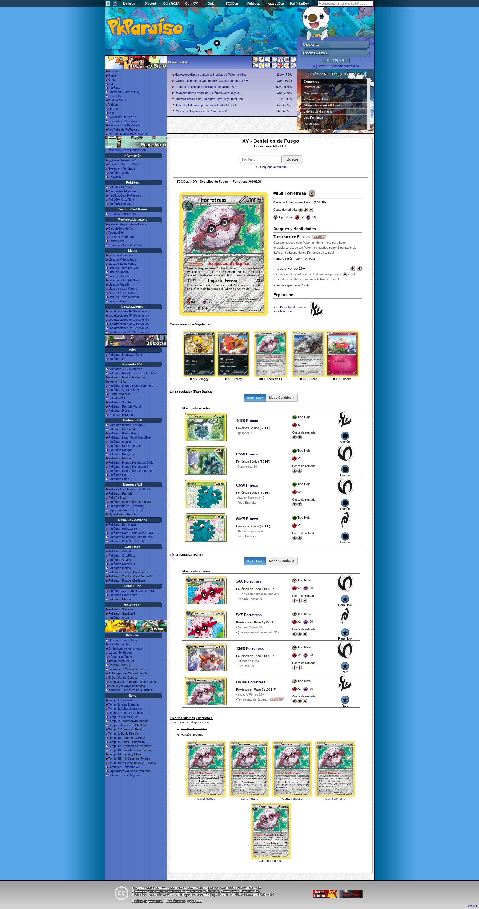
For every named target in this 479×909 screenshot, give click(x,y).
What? (472, 905)
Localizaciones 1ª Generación (128, 332)
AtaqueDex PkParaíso (123, 191)
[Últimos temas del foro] (268, 60)
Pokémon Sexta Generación (127, 150)
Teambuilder (116, 232)
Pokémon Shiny (118, 172)
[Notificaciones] (261, 66)
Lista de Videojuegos (122, 259)
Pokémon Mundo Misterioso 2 (128, 466)
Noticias (129, 3)
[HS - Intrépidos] (345, 460)
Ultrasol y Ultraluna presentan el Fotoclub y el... (206, 105)
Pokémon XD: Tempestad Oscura (131, 590)
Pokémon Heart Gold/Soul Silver (130, 437)
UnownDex (115, 177)
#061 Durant (308, 379)
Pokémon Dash (118, 479)
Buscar (293, 159)
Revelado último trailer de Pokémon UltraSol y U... (208, 93)
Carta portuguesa (270, 860)
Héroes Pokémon (120, 656)
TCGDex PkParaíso (122, 214)
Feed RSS (195, 901)
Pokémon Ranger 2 (121, 454)
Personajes (311, 123)
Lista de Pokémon (120, 255)
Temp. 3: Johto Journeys (125, 708)
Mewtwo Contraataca (122, 640)
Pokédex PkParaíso (121, 187)
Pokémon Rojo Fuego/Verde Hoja (130, 532)
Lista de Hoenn (118, 272)
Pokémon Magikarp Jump (125, 354)
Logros (113, 108)
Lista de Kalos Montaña (124, 297)
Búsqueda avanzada (273, 167)
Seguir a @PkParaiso (120, 50)
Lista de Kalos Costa (122, 292)
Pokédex (253, 3)
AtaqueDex (276, 3)
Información (312, 87)
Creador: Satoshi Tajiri (123, 164)
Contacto (114, 96)
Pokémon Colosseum (122, 595)
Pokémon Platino (119, 441)
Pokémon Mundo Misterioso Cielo (130, 462)
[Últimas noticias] (255, 60)
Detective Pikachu (120, 414)
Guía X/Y (191, 3)
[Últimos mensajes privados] (274, 66)
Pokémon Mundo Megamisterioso (130, 385)
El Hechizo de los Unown (125, 648)
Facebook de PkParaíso (124, 125)
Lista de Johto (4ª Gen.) (124, 280)
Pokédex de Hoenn (317, 99)
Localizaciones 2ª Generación (128, 328)
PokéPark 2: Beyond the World (129, 489)
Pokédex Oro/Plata (121, 199)
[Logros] (287, 66)
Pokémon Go (117, 358)
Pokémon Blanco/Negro (124, 433)
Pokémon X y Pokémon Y (125, 369)
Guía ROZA (171, 3)
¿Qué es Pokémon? (122, 160)
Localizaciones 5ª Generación (128, 315)
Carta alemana (335, 798)
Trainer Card (117, 100)
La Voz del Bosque (120, 652)
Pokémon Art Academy (123, 389)
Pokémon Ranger (120, 450)
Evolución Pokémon (121, 168)
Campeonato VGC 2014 (124, 245)
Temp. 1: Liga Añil (120, 700)
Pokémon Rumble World (124, 406)
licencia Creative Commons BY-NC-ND (246, 894)
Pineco (252, 421)
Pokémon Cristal (119, 551)
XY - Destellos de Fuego (210, 181)
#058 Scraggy (199, 379)
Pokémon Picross (120, 410)
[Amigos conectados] (268, 66)
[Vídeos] (255, 66)
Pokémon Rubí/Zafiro (122, 528)
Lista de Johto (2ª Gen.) (124, 267)
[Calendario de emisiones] (287, 60)
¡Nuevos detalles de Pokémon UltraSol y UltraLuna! (209, 99)
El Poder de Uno (119, 644)
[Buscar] (293, 60)
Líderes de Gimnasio (318, 111)
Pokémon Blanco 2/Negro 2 (126, 425)
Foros (112, 75)
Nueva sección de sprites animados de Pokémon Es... (211, 74)
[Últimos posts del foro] (261, 61)
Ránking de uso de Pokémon (127, 224)
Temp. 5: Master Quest (123, 717)
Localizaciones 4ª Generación (128, 319)
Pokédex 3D (116, 398)
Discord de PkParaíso (123, 121)
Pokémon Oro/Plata (121, 555)
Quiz (211, 3)
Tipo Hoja (304, 424)
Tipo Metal (304, 588)
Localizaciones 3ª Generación (128, 323)
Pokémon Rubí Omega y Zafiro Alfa (132, 373)
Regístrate (319, 66)
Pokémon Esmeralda (122, 524)
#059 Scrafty (233, 379)
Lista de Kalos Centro (122, 288)
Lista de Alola (117, 301)
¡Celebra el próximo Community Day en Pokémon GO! (211, 80)
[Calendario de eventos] (280, 60)
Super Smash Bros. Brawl (125, 510)
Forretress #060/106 (247, 181)
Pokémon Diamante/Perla (125, 445)
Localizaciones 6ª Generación (128, 311)
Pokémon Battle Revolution (126, 506)
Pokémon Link (118, 475)
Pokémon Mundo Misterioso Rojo (130, 537)
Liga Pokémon (313, 117)
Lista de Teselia (118, 284)
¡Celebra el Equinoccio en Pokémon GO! (202, 111)
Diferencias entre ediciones (322, 105)
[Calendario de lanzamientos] (274, 60)
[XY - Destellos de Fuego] (345, 427)
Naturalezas (116, 241)
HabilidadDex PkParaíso (124, 195)
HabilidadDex (299, 3)
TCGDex (232, 3)
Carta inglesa (206, 798)
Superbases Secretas (318, 129)
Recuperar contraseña (343, 66)
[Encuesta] (293, 66)
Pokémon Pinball (119, 568)
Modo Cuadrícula (281, 397)
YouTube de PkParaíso (123, 129)
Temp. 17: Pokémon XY (124, 766)
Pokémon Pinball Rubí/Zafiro (127, 541)
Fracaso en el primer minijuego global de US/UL (206, 86)
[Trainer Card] (280, 66)
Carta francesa (292, 798)
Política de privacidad (147, 901)
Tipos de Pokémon (121, 236)
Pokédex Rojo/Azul (121, 203)
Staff (111, 83)
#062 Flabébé (342, 379)
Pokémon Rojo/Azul (121, 564)
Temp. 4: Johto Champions (126, 712)
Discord (150, 3)
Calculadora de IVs (121, 228)
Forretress (253, 581)
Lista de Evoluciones (122, 263)
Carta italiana (249, 798)
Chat (111, 79)
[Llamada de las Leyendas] (345, 527)
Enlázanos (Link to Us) (123, 92)
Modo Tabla (254, 397)
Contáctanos (175, 901)
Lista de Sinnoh (118, 276)
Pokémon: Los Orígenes (124, 775)
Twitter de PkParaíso (122, 117)
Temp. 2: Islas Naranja (123, 704)
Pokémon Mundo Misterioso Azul (130, 470)
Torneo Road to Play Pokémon (128, 133)
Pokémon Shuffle (119, 402)
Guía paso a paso (316, 93)
